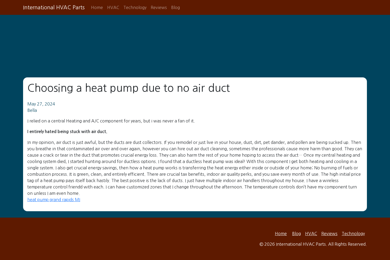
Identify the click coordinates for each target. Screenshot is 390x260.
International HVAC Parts (54, 7)
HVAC (113, 7)
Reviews (159, 7)
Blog (175, 7)
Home (97, 7)
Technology (134, 7)
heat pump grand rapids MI (53, 199)
